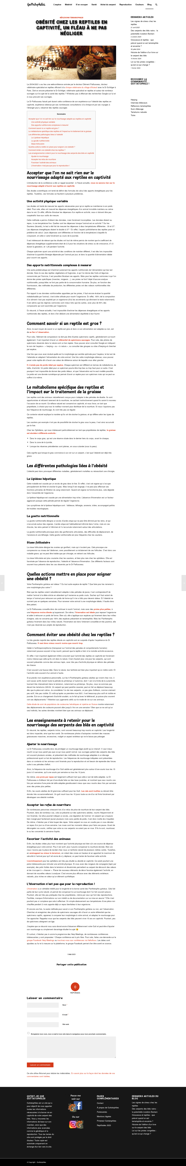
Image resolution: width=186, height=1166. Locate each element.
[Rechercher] (156, 4)
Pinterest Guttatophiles (106, 1120)
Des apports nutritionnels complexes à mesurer (49, 125)
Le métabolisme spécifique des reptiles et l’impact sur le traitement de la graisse (59, 131)
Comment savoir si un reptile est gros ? (43, 128)
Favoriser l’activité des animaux (43, 162)
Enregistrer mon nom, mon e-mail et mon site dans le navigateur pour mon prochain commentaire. (68, 1034)
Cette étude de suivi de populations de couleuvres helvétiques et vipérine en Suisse (62, 704)
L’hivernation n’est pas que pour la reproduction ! (50, 165)
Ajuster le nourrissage (40, 156)
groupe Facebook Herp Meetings (40, 940)
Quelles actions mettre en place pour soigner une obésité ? (51, 146)
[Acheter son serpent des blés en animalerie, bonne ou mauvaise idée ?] (183, 583)
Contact (100, 1103)
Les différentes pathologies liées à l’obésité (45, 134)
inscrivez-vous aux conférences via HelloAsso (76, 940)
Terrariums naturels (139, 112)
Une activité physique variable (43, 122)
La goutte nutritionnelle (40, 140)
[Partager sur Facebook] (71, 972)
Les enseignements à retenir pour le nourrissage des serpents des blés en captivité (61, 153)
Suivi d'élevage (137, 109)
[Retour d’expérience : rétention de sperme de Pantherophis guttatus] (2, 583)
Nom (64, 1004)
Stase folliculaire (37, 143)
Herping (134, 99)
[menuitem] (57, 4)
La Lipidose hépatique (40, 137)
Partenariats (102, 1111)
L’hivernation (32, 888)
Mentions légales (104, 1116)
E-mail (65, 1014)
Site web (65, 1024)
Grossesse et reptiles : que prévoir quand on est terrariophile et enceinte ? (144, 42)
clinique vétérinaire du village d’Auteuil (81, 87)
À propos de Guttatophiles (108, 1107)
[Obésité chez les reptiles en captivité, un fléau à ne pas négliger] (71, 63)
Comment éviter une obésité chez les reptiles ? (46, 150)
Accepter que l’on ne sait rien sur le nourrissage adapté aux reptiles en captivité (59, 118)
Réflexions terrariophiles (71, 18)
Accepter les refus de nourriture (43, 159)
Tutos (133, 115)
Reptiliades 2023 (104, 1125)
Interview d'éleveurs (139, 102)
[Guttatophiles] (36, 4)
